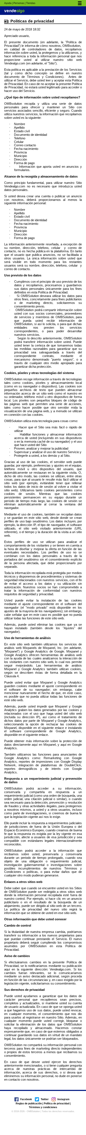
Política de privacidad (56, 1103)
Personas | (19, 3)
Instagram (63, 1099)
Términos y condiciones (43, 1107)
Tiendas (30, 3)
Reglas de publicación (29, 1103)
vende (14, 11)
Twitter (45, 1099)
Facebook (26, 1099)
